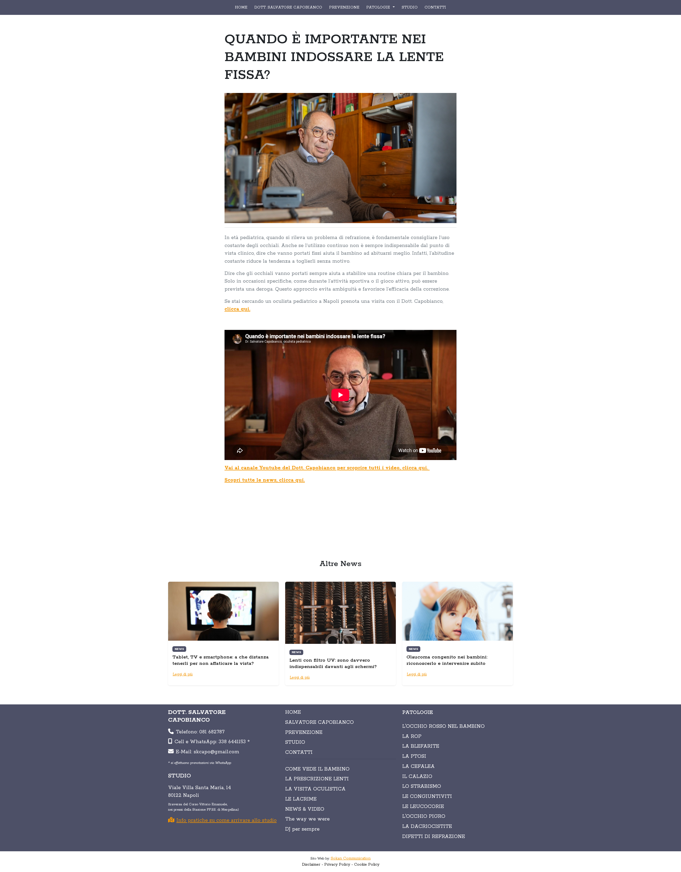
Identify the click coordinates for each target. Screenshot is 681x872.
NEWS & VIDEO (304, 809)
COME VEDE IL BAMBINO (317, 769)
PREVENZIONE (344, 7)
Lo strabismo (421, 786)
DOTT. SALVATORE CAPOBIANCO (288, 7)
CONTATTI (435, 7)
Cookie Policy (366, 864)
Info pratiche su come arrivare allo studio (226, 820)
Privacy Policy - (338, 864)
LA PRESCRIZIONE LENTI (317, 779)
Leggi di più (183, 674)
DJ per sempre (302, 829)
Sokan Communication (351, 858)
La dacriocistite (427, 826)
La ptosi (414, 756)
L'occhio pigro (423, 816)
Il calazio (417, 776)
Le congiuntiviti (427, 796)
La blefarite (420, 746)
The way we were (307, 819)
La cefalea (418, 766)
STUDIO (410, 7)
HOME (241, 7)
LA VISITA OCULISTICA (315, 789)
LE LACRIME (301, 799)
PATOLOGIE (417, 712)
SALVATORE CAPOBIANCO (319, 722)
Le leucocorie (423, 806)
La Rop (411, 736)
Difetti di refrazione (433, 836)
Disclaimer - (312, 864)
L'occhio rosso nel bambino (443, 726)
